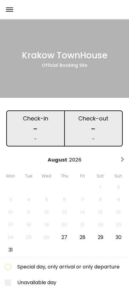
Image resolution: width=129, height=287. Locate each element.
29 (100, 237)
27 (64, 237)
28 (82, 237)
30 (118, 237)
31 (10, 249)
